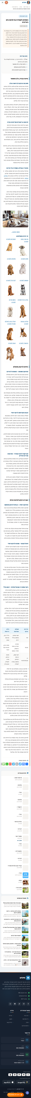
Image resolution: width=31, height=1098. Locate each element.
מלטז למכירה (24, 259)
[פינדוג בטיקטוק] (19, 1004)
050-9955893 (20, 1048)
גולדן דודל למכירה (23, 300)
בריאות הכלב (23, 16)
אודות (12, 1092)
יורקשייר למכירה (23, 343)
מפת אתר (5, 1092)
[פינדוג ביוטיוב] (15, 1004)
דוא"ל (22, 1041)
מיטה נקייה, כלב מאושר (19, 64)
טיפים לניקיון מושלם (20, 67)
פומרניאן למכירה (11, 239)
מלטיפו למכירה (11, 259)
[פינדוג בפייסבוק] (28, 1004)
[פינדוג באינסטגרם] (24, 1004)
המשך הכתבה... (15, 232)
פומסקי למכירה (24, 280)
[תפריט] (2, 2)
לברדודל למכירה (11, 280)
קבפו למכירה (12, 343)
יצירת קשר (19, 1092)
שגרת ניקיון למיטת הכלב (19, 70)
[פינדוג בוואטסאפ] (10, 1004)
